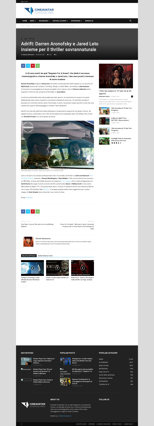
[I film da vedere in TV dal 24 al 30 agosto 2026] (116, 76)
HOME (25, 21)
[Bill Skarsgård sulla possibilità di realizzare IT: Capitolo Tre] (65, 373)
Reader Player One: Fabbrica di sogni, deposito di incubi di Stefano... (43, 361)
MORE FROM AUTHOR (45, 256)
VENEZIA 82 (89, 21)
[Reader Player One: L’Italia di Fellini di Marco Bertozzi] (26, 382)
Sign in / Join (24, 1)
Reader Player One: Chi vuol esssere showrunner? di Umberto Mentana (42, 371)
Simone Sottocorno (28, 54)
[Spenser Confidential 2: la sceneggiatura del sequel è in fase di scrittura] (65, 382)
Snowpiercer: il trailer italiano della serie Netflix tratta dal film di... (82, 361)
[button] (130, 21)
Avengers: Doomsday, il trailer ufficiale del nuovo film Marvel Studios (30, 280)
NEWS (32, 21)
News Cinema (29, 39)
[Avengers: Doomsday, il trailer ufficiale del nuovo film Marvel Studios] (32, 268)
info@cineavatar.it (65, 416)
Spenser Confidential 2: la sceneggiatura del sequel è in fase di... (82, 381)
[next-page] (25, 286)
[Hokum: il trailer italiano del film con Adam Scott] (57, 268)
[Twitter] (28, 66)
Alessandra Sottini (104, 96)
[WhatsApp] (38, 66)
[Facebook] (23, 66)
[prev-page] (22, 286)
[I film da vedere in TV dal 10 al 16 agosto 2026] (104, 131)
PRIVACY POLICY (117, 424)
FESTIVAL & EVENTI (59, 21)
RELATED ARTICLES (28, 256)
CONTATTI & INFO (81, 424)
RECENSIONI (43, 21)
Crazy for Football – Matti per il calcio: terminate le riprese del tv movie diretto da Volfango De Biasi (77, 226)
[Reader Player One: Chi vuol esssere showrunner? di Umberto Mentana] (26, 372)
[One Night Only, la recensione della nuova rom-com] (104, 141)
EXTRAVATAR (75, 21)
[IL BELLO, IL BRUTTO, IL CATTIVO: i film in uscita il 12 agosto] (104, 121)
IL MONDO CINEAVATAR (104, 424)
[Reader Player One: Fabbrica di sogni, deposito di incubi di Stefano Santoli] (26, 361)
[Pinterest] (33, 66)
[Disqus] (57, 318)
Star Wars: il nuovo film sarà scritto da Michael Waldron (37, 225)
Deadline (29, 198)
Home (23, 26)
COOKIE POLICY (128, 424)
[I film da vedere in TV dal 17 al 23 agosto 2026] (104, 111)
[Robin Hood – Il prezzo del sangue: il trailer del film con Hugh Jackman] (82, 268)
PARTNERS (92, 424)
